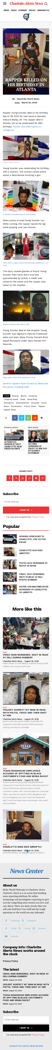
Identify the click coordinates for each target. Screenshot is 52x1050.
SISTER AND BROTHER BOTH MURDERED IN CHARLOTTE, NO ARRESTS (33, 589)
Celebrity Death (11, 399)
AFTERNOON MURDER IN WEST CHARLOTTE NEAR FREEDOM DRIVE (13, 445)
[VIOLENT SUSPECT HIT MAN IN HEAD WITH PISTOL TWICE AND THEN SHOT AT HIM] (26, 688)
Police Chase (30, 406)
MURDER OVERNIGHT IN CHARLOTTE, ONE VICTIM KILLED (32, 539)
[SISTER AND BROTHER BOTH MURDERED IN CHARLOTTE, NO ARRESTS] (10, 589)
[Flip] (36, 478)
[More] (42, 418)
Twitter (27, 928)
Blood (24, 396)
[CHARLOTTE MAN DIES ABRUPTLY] (10, 552)
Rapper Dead (10, 410)
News (6, 406)
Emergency (9, 403)
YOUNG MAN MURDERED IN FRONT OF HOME (33, 564)
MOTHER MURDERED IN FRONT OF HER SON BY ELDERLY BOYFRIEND (37, 448)
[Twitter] (21, 418)
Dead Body (32, 399)
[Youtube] (6, 936)
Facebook (15, 920)
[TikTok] (6, 928)
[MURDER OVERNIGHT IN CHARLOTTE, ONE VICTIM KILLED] (10, 539)
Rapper (42, 406)
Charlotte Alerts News (28, 99)
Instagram (31, 920)
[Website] (33, 928)
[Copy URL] (42, 478)
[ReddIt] (35, 418)
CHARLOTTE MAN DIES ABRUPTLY (22, 846)
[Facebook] (15, 418)
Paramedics (16, 406)
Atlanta (15, 396)
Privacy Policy (37, 517)
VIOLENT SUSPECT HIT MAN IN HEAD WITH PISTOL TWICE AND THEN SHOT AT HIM (25, 712)
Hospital (35, 403)
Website (42, 928)
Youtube (14, 936)
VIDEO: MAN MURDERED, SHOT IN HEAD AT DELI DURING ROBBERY (32, 577)
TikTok (13, 928)
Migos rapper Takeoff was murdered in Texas (19, 377)
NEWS (26, 74)
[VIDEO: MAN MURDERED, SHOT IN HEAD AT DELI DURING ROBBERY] (10, 577)
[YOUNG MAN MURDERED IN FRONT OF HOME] (10, 564)
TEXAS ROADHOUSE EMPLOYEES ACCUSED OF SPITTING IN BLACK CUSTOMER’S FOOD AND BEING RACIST (25, 773)
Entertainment (22, 403)
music (44, 403)
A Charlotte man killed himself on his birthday (19, 214)
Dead (23, 399)
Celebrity (33, 396)
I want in (24, 510)
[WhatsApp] (28, 418)
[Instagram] (22, 921)
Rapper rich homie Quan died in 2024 (16, 324)
